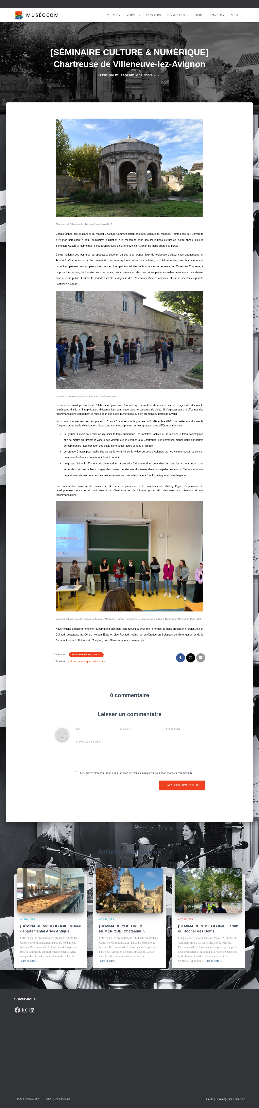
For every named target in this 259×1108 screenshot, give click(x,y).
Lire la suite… (29, 960)
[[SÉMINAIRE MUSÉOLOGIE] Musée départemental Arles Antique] (50, 890)
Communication (177, 15)
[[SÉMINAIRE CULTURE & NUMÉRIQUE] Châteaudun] (129, 890)
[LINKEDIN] (32, 1009)
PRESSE (235, 15)
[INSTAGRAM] (24, 1009)
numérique (84, 661)
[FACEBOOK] (17, 1009)
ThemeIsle (239, 1099)
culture (72, 661)
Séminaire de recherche (86, 654)
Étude (198, 15)
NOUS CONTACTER (28, 1098)
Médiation (133, 15)
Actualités (27, 919)
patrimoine (98, 661)
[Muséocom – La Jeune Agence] (36, 15)
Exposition (153, 15)
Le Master (215, 15)
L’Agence (112, 15)
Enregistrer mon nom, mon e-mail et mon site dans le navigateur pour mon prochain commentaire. (136, 772)
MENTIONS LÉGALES (58, 1098)
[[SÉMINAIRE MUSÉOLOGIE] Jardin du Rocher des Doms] (208, 890)
